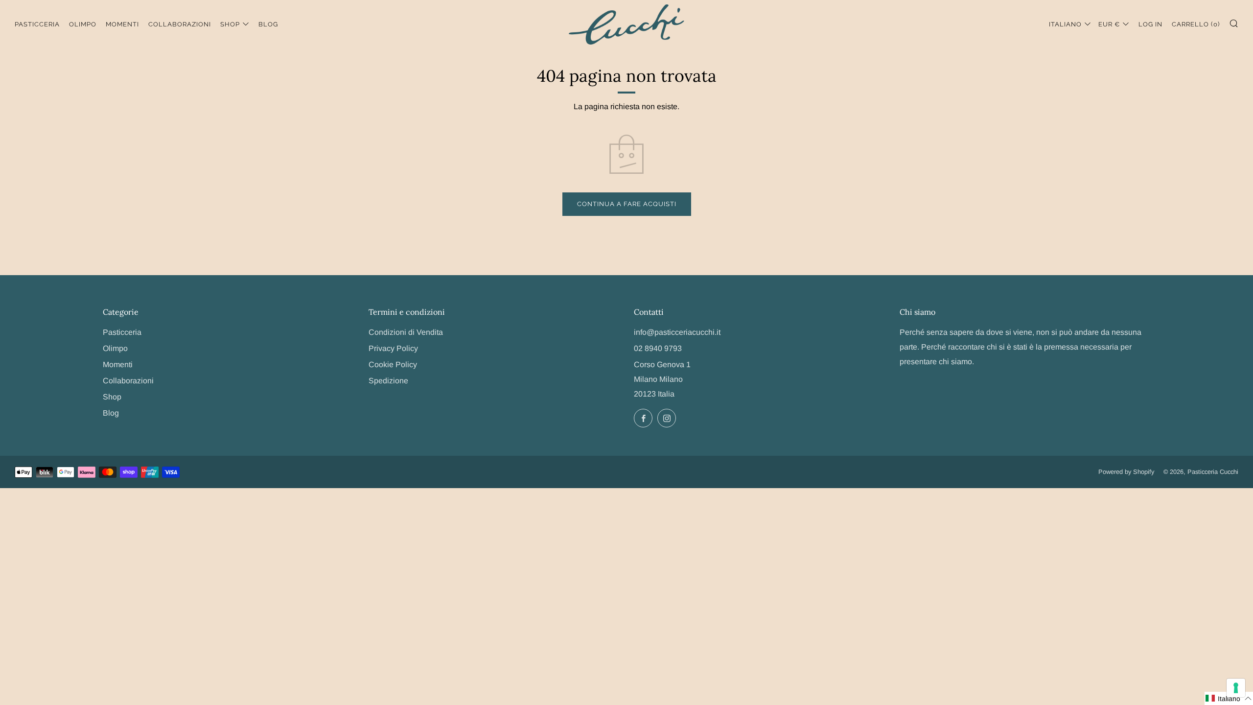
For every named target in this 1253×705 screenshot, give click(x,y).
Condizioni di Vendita (406, 332)
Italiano (1065, 24)
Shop (230, 24)
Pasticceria (37, 24)
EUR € (1109, 24)
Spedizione (388, 380)
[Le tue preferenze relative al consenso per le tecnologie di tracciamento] (1236, 688)
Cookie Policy (393, 364)
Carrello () (1196, 24)
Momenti (122, 24)
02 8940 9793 (658, 348)
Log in (1150, 24)
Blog (268, 24)
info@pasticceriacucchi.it (677, 332)
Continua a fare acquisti (626, 204)
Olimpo (82, 24)
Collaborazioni (179, 24)
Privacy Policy (393, 348)
